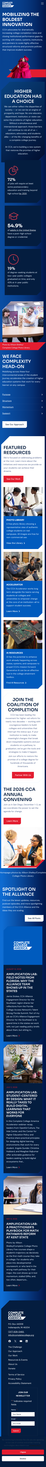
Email (14, 1419)
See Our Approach (14, 424)
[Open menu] (42, 3)
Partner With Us (23, 775)
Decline (23, 1459)
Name (14, 1409)
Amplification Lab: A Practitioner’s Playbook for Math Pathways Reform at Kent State (22, 1230)
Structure (7, 400)
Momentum (8, 407)
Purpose (6, 394)
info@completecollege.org (21, 1335)
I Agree (23, 1452)
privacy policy (36, 1445)
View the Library (14, 543)
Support (6, 413)
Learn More (12, 611)
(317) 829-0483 (16, 1331)
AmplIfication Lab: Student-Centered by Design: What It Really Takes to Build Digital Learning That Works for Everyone (21, 1104)
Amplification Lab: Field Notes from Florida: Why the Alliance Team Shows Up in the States (21, 983)
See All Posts (34, 918)
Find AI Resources (15, 682)
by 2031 (23, 193)
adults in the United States (23, 230)
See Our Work (13, 479)
